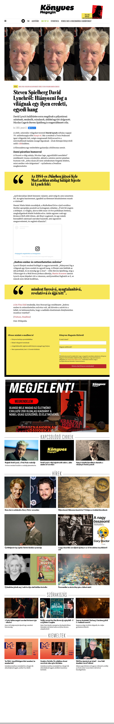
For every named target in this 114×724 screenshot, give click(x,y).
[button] (5, 21)
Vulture (17, 317)
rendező (36, 87)
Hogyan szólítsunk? (65, 347)
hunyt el (37, 136)
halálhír (31, 87)
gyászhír (27, 87)
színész (40, 87)
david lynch (22, 87)
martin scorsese (55, 87)
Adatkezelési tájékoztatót (74, 359)
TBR (29, 21)
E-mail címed (64, 340)
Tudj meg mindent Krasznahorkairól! (87, 16)
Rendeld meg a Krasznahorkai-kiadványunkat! (77, 21)
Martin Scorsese (59, 274)
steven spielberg (46, 87)
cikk (20, 144)
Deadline (26, 317)
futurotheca (55, 21)
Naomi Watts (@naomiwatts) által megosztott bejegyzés (37, 256)
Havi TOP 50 (45, 21)
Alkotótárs (36, 21)
